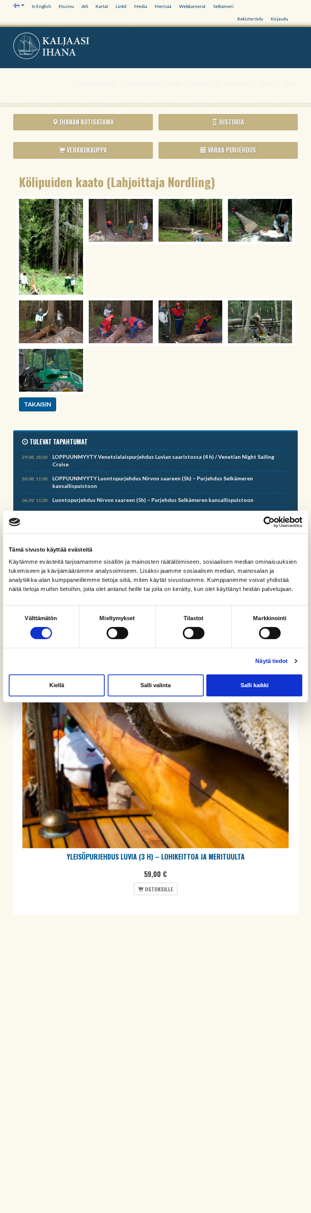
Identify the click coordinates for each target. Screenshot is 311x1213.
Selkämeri (223, 6)
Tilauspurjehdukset (143, 84)
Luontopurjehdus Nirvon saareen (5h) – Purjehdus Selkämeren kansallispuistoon (152, 500)
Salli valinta (155, 685)
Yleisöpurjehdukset (95, 84)
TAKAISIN (37, 404)
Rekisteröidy (250, 19)
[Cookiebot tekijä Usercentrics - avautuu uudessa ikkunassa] (269, 522)
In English (41, 6)
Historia (231, 122)
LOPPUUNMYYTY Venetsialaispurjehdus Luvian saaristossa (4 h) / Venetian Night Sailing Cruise (163, 460)
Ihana (175, 84)
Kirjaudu (279, 19)
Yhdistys (269, 84)
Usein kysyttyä (203, 84)
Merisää (163, 6)
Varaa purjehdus (231, 150)
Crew (289, 84)
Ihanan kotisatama (86, 122)
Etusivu (66, 6)
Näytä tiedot (271, 661)
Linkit (121, 6)
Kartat (102, 6)
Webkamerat (192, 6)
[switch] (117, 633)
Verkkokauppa (86, 150)
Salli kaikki (254, 685)
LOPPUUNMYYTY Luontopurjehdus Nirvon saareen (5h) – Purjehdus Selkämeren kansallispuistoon (152, 482)
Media (140, 6)
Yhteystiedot (239, 84)
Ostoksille (158, 889)
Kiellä (56, 685)
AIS (85, 6)
